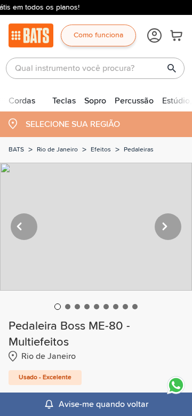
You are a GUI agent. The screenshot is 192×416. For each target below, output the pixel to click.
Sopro (95, 101)
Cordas (22, 101)
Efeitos (101, 150)
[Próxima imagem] (168, 226)
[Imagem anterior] (24, 226)
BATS (16, 150)
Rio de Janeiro (57, 150)
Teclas (64, 101)
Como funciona (98, 35)
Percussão (134, 101)
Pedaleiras (139, 150)
